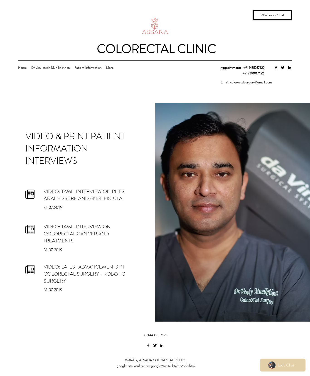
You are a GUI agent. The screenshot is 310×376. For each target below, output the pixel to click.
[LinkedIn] (289, 67)
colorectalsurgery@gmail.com (251, 82)
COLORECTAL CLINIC (155, 48)
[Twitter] (282, 67)
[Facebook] (276, 67)
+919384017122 (253, 73)
